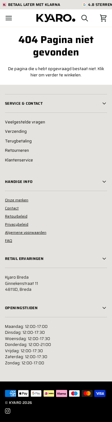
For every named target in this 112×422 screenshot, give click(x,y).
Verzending (16, 131)
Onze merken (16, 200)
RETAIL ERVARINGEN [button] (24, 258)
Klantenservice (19, 160)
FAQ (8, 240)
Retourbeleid (16, 216)
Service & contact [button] (24, 103)
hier (34, 75)
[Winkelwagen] (97, 18)
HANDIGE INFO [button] (18, 182)
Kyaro (15, 402)
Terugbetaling (18, 141)
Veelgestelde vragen (25, 122)
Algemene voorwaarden (25, 232)
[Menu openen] (14, 18)
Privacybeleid (16, 224)
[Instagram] (8, 411)
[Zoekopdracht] (79, 18)
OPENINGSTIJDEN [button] (21, 308)
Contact (12, 208)
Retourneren (17, 150)
